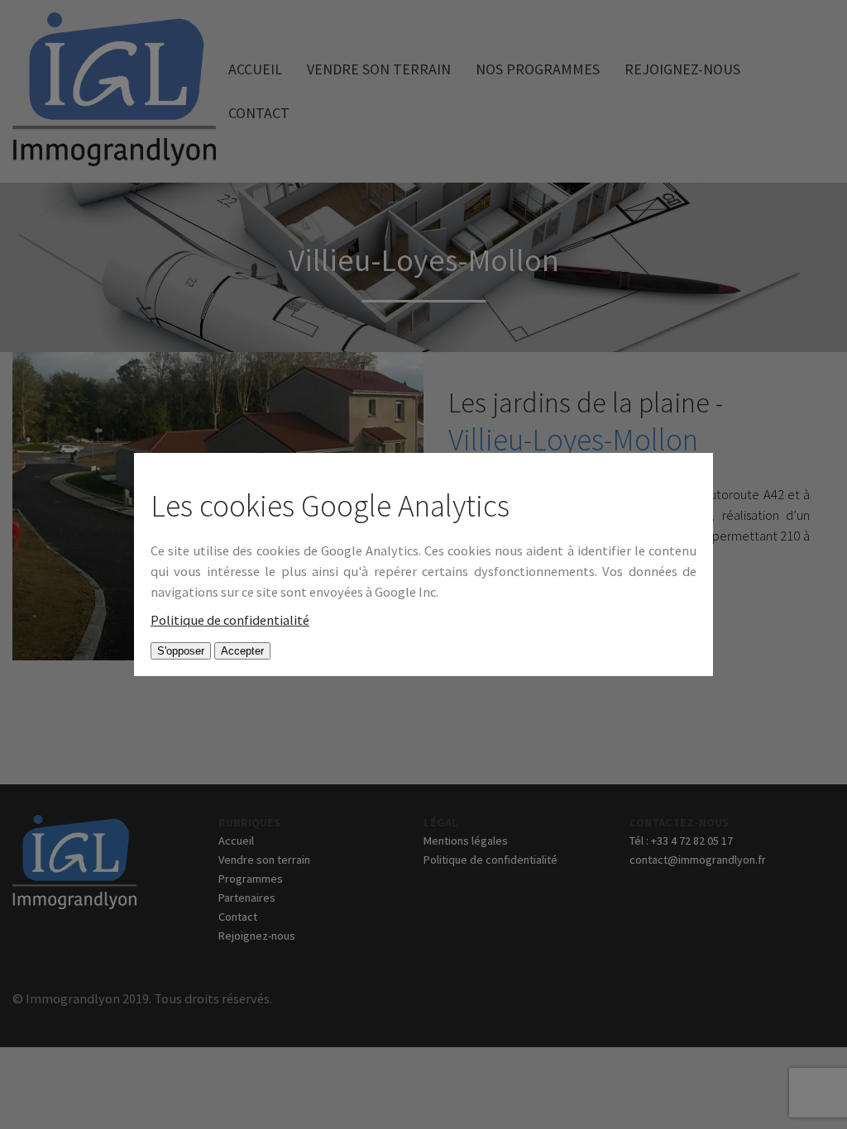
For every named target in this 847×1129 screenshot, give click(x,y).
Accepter (242, 651)
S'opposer (180, 651)
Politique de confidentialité (230, 620)
